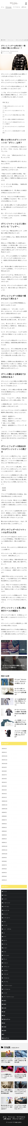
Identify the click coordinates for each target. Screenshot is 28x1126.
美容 (4, 1015)
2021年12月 (4, 756)
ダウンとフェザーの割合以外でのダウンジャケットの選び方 (14, 122)
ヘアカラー (5, 970)
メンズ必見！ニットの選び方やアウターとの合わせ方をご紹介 (20, 723)
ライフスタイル (16, 7)
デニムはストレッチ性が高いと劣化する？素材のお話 (20, 1060)
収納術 (4, 1004)
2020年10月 (4, 808)
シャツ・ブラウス (7, 929)
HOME (3, 40)
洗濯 (4, 1011)
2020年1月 (4, 842)
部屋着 (4, 1030)
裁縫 (4, 1023)
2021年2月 (4, 793)
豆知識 (10, 53)
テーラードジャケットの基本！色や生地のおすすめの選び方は (20, 712)
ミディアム (5, 981)
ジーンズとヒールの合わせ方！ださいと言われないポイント (20, 1107)
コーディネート (6, 917)
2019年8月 (4, 861)
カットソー (5, 914)
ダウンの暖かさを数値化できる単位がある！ (14, 119)
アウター (5, 895)
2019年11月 (4, 850)
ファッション (9, 7)
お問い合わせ (24, 7)
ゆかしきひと (18, 1122)
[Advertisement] (14, 24)
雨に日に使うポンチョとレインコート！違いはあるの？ (7, 1107)
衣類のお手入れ (6, 1019)
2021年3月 (4, 790)
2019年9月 (4, 857)
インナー (5, 899)
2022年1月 (4, 752)
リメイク (5, 993)
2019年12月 (4, 846)
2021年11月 (4, 759)
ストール (5, 944)
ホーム (2, 7)
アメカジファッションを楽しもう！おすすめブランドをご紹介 (7, 1060)
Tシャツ (5, 891)
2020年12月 (4, 801)
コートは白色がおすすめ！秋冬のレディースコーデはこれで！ (20, 702)
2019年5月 (4, 872)
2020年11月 (4, 805)
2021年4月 (4, 786)
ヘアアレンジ (6, 966)
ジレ (4, 932)
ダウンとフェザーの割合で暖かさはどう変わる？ (14, 115)
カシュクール (6, 910)
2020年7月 (4, 820)
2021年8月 (4, 771)
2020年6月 (4, 823)
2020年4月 (4, 831)
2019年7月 (4, 865)
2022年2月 (4, 748)
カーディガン (6, 906)
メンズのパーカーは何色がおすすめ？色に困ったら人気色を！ (20, 1076)
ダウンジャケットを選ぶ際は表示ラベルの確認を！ (14, 131)
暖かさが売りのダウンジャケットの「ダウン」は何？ (13, 107)
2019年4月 (4, 876)
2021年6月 (4, 778)
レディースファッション (8, 996)
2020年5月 (4, 827)
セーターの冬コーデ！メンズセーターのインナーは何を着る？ (20, 691)
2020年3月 (4, 835)
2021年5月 (4, 782)
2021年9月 (4, 767)
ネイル (4, 951)
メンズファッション (7, 985)
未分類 (4, 1008)
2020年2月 (4, 838)
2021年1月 (4, 797)
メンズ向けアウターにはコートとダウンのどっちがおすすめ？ (20, 1091)
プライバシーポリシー (18, 1119)
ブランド (5, 959)
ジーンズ (5, 925)
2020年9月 (4, 812)
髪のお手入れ (6, 1038)
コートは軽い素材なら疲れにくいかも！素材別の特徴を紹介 (7, 1091)
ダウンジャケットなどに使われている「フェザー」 (14, 111)
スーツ (4, 936)
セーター (5, 947)
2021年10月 (4, 763)
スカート (5, 940)
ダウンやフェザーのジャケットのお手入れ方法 (14, 127)
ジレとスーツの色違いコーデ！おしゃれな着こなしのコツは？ (20, 733)
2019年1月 (4, 880)
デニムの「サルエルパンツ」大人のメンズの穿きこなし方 (20, 681)
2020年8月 (4, 816)
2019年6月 (4, 868)
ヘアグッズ (5, 974)
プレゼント (5, 962)
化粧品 (4, 1000)
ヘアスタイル (6, 978)
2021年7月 (4, 774)
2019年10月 (4, 853)
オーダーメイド (6, 902)
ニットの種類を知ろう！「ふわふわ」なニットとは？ (7, 1076)
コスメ (4, 921)
